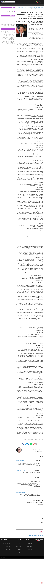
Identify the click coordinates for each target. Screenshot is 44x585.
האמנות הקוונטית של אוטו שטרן (9, 45)
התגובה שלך (40, 504)
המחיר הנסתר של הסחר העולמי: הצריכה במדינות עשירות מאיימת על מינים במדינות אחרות (8, 42)
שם (42, 518)
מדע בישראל (4, 4)
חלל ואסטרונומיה (40, 4)
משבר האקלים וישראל (37, 439)
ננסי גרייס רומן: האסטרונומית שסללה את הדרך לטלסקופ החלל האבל (8, 32)
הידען (42, 7)
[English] (3, 1)
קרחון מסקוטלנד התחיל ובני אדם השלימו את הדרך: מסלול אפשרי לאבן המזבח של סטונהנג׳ (8, 38)
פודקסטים (12, 15)
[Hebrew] (1, 1)
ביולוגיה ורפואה (17, 4)
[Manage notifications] (42, 583)
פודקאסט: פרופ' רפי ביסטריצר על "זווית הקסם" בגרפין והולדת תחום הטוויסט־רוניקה (8, 21)
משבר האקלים (26, 7)
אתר (42, 526)
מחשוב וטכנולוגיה (25, 4)
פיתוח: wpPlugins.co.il (5, 557)
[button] (36, 444)
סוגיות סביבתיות (32, 7)
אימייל (42, 522)
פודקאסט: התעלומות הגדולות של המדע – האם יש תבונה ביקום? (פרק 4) (8, 25)
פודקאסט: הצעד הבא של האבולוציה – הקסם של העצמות (8, 18)
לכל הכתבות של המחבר (38, 451)
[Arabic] (4, 1)
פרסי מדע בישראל (31, 439)
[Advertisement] (22, 572)
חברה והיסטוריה (10, 4)
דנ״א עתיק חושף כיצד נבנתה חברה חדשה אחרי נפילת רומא (8, 35)
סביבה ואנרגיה (33, 4)
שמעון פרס (24, 439)
